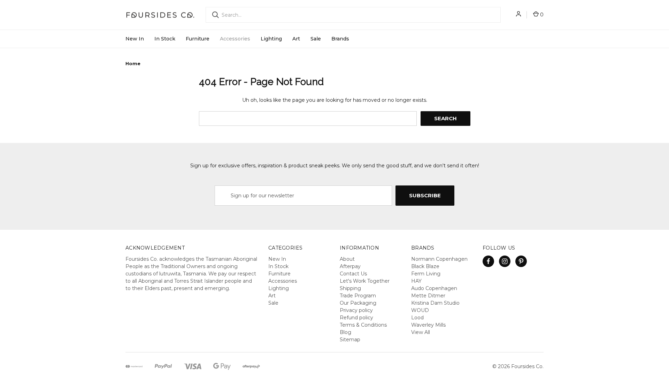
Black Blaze (425, 266)
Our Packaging (358, 303)
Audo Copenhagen (434, 288)
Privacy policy (356, 310)
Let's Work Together (365, 281)
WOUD (420, 310)
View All (420, 332)
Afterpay (350, 266)
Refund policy (356, 317)
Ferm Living (425, 274)
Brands (340, 39)
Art (296, 39)
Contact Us (353, 274)
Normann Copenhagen (439, 259)
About (347, 259)
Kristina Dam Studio (435, 303)
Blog (345, 332)
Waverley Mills (428, 325)
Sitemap (350, 339)
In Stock (164, 39)
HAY (416, 281)
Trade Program (358, 295)
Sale (315, 39)
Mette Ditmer (428, 295)
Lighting (271, 39)
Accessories (235, 39)
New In (134, 39)
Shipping (350, 288)
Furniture (197, 39)
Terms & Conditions (363, 325)
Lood (417, 317)
